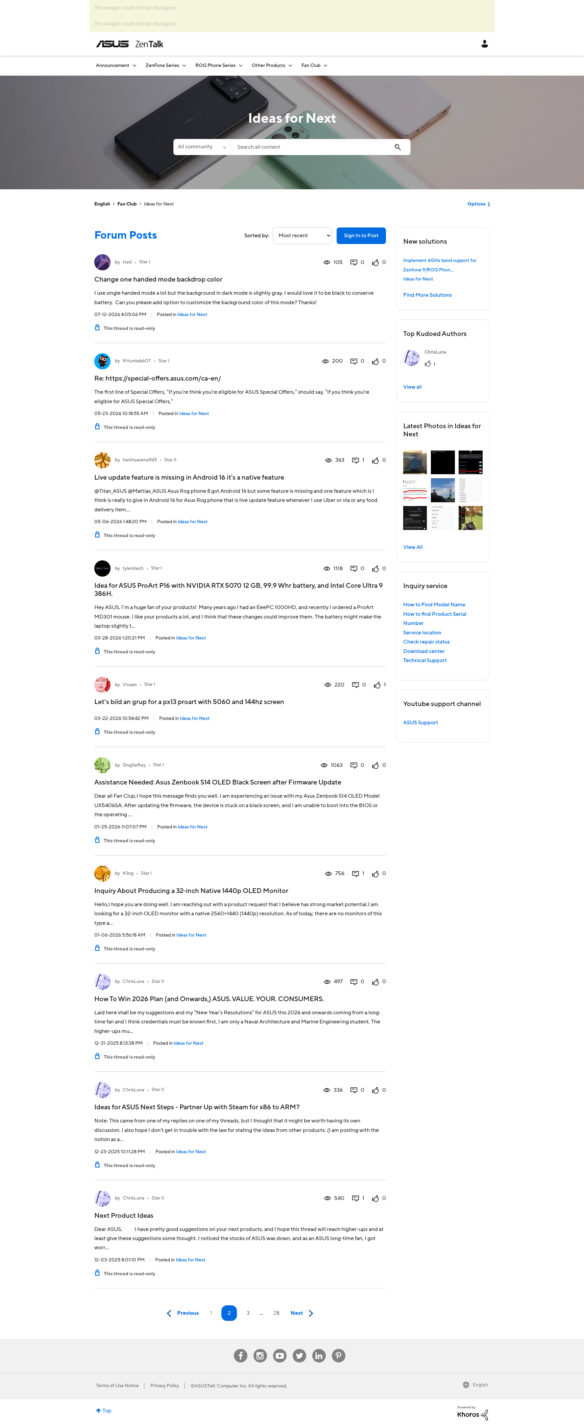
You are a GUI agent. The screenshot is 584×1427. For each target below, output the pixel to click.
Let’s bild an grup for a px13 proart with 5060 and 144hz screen (189, 702)
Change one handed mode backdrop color (158, 279)
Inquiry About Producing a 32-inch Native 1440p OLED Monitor (191, 891)
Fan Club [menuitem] (310, 66)
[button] (415, 463)
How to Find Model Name (434, 604)
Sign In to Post (361, 235)
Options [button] (476, 204)
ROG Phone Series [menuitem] (215, 66)
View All (413, 547)
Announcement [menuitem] (112, 66)
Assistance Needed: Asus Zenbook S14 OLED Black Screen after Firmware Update (217, 782)
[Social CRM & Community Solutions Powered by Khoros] (473, 1412)
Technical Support (425, 660)
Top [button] (107, 1410)
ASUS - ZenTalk (130, 44)
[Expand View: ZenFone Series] (184, 65)
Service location (422, 632)
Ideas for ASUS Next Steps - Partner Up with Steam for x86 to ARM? (197, 1107)
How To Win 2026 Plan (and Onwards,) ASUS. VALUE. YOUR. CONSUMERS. (209, 999)
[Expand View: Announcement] (134, 65)
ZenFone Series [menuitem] (162, 66)
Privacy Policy (164, 1386)
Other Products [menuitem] (268, 66)
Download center (424, 651)
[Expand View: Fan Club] (325, 65)
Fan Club (127, 204)
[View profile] (102, 262)
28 (276, 1313)
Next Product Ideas (123, 1215)
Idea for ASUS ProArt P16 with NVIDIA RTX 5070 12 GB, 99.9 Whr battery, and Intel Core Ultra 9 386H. (238, 589)
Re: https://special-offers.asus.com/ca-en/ (157, 378)
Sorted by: (256, 235)
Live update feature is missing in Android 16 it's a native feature (189, 477)
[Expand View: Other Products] (290, 65)
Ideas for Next (192, 315)
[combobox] (320, 147)
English (102, 204)
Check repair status (426, 641)
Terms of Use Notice (117, 1386)
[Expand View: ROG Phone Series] (240, 65)
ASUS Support (420, 722)
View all (412, 387)
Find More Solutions (427, 295)
